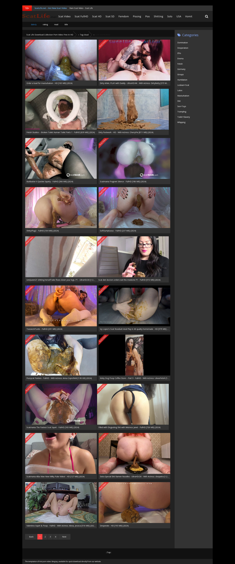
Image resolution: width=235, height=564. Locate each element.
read (56, 24)
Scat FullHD (81, 16)
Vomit (188, 16)
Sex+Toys (181, 106)
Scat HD (96, 16)
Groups (180, 74)
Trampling (181, 111)
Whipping (181, 122)
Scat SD (110, 16)
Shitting (158, 16)
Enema (180, 58)
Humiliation (182, 79)
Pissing (137, 16)
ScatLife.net (39, 16)
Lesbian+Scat (183, 85)
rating (45, 24)
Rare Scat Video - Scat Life (81, 8)
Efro (179, 53)
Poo (147, 16)
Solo (169, 16)
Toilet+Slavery (183, 117)
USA (178, 16)
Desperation (182, 48)
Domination (182, 42)
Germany (181, 69)
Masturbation (183, 95)
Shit (179, 101)
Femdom (123, 16)
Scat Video (64, 16)
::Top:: (108, 552)
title (66, 24)
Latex (179, 90)
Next (64, 536)
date (33, 24)
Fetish (180, 64)
